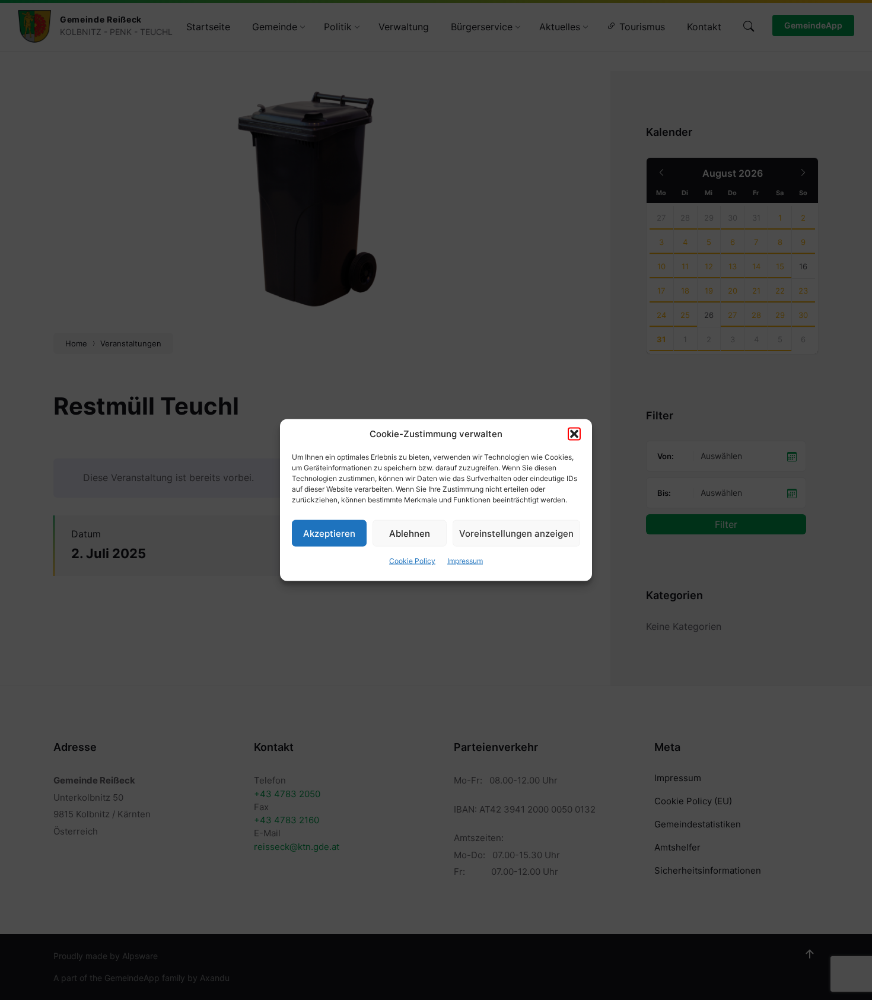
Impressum (465, 560)
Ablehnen (409, 533)
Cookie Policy (412, 560)
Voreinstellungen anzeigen (516, 533)
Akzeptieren (329, 533)
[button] (574, 434)
